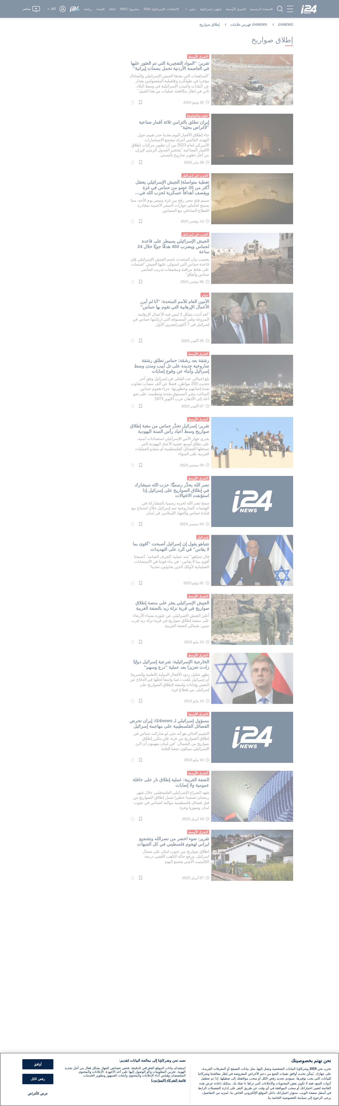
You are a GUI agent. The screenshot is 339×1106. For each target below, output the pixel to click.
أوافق (38, 1064)
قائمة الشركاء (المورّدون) (168, 1080)
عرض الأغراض (38, 1093)
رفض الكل (38, 1079)
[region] (169, 1079)
